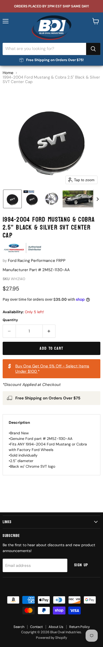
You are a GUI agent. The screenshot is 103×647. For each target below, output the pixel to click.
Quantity (10, 320)
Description (19, 422)
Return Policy (79, 627)
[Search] (93, 49)
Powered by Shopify (51, 637)
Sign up (81, 565)
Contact (36, 627)
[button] (12, 199)
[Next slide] (97, 199)
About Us (56, 627)
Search (18, 627)
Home (8, 73)
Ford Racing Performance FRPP (36, 260)
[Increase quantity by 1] (49, 331)
